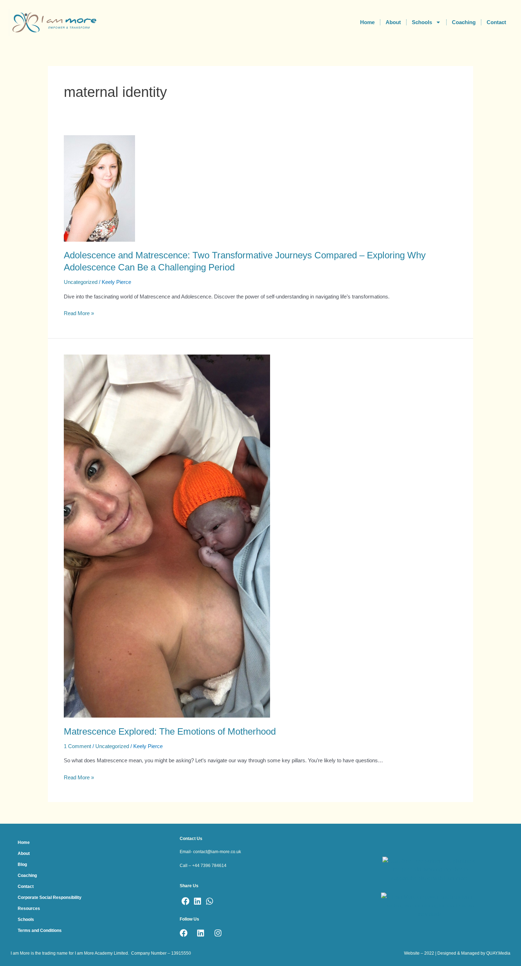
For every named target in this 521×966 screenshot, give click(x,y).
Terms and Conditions (40, 930)
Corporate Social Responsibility (50, 897)
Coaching (464, 22)
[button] (186, 901)
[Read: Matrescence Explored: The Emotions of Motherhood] (167, 535)
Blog (22, 864)
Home (367, 22)
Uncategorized (80, 282)
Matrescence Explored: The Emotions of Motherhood (170, 731)
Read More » (79, 312)
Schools (422, 22)
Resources (29, 908)
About (393, 22)
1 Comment (77, 746)
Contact (496, 22)
